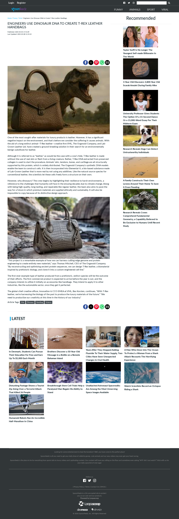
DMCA (102, 487)
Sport (151, 10)
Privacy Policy (79, 487)
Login (11, 3)
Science (48, 302)
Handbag (39, 302)
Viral (165, 10)
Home (10, 18)
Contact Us (95, 487)
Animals (134, 10)
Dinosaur (30, 302)
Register (21, 3)
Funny (118, 10)
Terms (87, 487)
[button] (85, 62)
